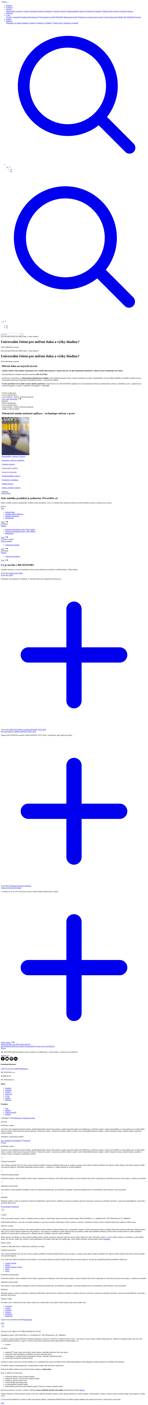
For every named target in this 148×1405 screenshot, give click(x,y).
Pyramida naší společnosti (29, 17)
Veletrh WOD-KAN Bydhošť (11, 888)
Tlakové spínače (6, 541)
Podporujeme (113, 17)
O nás (8, 15)
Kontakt (138, 17)
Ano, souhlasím (6, 1141)
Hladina (3, 526)
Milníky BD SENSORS (126, 17)
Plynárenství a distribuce (93, 11)
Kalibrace (9, 7)
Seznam (8, 1312)
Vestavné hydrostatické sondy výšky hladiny (20, 531)
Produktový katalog (28, 23)
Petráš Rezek (27, 1320)
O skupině (16, 17)
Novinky (9, 17)
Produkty (9, 5)
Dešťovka (9, 13)
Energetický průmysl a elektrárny (41, 11)
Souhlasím (15, 1207)
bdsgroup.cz (18, 1118)
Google (7, 1308)
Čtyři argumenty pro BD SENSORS (50, 17)
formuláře (106, 1239)
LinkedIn (8, 1310)
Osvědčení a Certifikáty (44, 23)
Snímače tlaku (10, 512)
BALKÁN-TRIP (7, 575)
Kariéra (8, 19)
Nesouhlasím (16, 1141)
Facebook (8, 1306)
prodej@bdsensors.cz (21, 1069)
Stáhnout (9, 21)
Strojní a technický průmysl (123, 11)
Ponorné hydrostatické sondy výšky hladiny (20, 529)
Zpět (2, 1323)
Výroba (105, 17)
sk (11, 171)
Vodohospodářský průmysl (75, 11)
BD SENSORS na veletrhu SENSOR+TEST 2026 (18, 731)
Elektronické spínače (12, 545)
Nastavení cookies (29, 1118)
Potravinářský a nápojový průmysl (17, 11)
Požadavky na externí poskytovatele (90, 17)
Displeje (4, 553)
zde (68, 1239)
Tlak (2, 508)
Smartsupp (8, 1316)
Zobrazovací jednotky (12, 556)
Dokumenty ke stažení (13, 23)
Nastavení (26, 1141)
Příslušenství (9, 518)
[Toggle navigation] (8, 2)
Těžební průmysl (108, 11)
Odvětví (9, 9)
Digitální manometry (12, 516)
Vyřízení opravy (57, 23)
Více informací (6, 1207)
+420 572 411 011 (7, 1069)
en (11, 169)
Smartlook (8, 1314)
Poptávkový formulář (71, 23)
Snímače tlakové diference (14, 514)
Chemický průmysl (59, 11)
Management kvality (71, 17)
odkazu (82, 1390)
